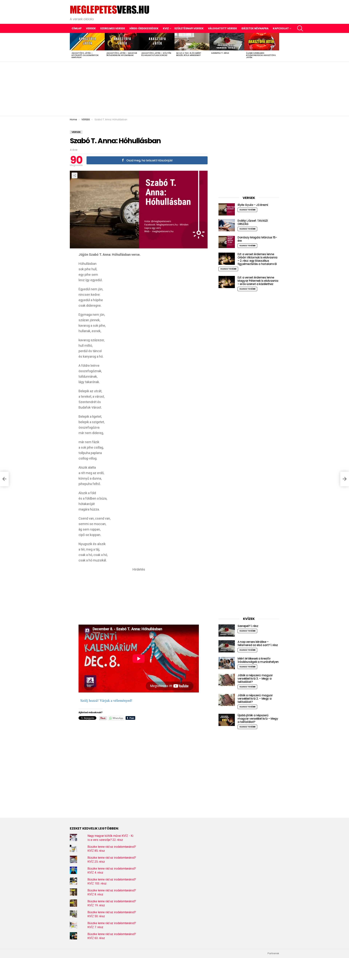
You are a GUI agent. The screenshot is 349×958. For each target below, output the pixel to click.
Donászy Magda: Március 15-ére (257, 239)
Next (277, 47)
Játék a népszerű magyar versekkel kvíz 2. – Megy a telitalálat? (255, 698)
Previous (71, 47)
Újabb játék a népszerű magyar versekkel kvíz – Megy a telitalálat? (258, 718)
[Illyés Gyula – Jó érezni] (226, 209)
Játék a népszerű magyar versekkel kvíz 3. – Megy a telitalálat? (255, 678)
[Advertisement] (174, 88)
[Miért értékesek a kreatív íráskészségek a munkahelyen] (226, 663)
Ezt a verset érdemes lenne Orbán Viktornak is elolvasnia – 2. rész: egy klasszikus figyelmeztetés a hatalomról (257, 259)
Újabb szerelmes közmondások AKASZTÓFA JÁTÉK (261, 55)
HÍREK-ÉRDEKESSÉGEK (144, 28)
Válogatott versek (222, 28)
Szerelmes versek (112, 28)
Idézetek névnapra (254, 28)
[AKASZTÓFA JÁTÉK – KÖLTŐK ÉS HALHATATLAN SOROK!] (157, 41)
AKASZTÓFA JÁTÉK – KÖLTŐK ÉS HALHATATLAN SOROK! (156, 54)
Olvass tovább (247, 209)
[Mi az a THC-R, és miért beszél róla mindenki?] (191, 41)
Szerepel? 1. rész (220, 53)
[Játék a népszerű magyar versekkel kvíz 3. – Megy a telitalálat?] (226, 680)
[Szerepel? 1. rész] (226, 41)
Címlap (77, 28)
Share (74, 175)
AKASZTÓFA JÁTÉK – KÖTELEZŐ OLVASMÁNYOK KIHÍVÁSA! (85, 55)
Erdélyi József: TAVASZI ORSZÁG (253, 222)
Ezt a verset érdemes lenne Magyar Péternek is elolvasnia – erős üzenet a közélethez (258, 281)
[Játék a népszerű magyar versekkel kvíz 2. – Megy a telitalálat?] (226, 700)
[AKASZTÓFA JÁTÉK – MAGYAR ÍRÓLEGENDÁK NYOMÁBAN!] (122, 41)
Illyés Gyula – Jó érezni (253, 205)
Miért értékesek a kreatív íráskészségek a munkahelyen (258, 660)
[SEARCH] (300, 28)
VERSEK (91, 28)
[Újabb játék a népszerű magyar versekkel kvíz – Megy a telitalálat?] (226, 720)
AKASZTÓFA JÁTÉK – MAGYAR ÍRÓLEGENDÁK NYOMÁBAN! (122, 54)
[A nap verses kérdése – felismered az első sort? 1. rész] (226, 646)
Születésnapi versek (189, 28)
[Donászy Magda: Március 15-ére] (226, 242)
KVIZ (166, 28)
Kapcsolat (281, 28)
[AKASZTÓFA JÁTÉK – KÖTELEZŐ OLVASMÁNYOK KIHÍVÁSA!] (87, 41)
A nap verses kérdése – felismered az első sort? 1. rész (258, 643)
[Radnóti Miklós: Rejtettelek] (4, 479)
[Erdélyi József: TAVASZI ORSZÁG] (226, 225)
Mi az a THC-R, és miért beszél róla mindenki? (188, 54)
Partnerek (273, 953)
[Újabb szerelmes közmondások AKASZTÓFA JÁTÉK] (261, 41)
